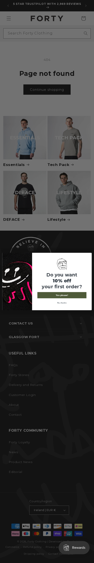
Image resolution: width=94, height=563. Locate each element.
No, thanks (62, 303)
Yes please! (62, 295)
